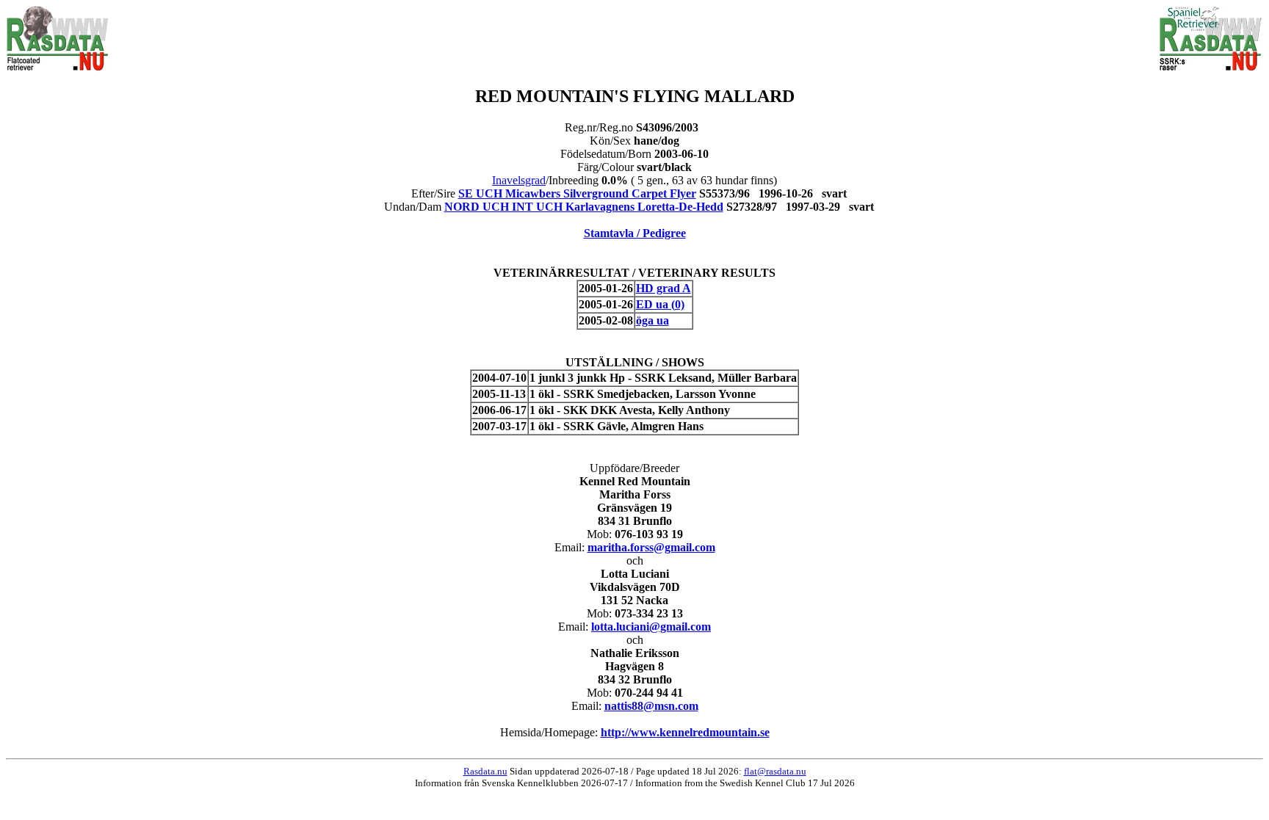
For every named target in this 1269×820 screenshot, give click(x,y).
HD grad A (663, 288)
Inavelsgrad (519, 180)
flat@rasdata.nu (775, 771)
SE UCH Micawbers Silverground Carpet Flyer (577, 193)
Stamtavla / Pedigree (635, 233)
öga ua (652, 320)
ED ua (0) (660, 304)
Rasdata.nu (485, 771)
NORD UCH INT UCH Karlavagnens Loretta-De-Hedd (583, 206)
